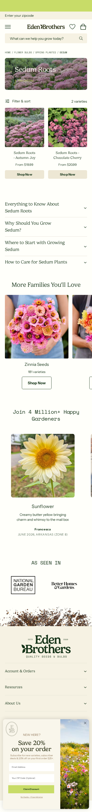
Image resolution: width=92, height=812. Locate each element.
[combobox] (46, 38)
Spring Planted (45, 52)
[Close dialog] (85, 723)
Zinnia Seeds (37, 364)
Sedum (63, 52)
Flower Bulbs (23, 52)
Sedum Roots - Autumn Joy (24, 155)
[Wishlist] (72, 26)
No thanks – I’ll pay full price (32, 797)
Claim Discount (31, 789)
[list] (46, 488)
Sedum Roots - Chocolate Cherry (67, 155)
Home (8, 52)
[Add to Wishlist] (38, 114)
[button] (7, 26)
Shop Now (24, 174)
